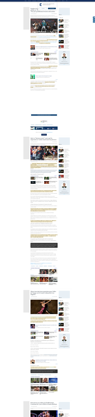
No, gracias (43, 8)
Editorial (43, 0)
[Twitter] (44, 128)
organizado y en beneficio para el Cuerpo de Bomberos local (48, 36)
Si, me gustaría (52, 8)
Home (25, 0)
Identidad (47, 0)
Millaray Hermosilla (35, 296)
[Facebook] (38, 128)
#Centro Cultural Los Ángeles (48, 374)
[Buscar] (68, 1)
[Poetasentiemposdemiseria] (64, 56)
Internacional (34, 0)
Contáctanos (44, 134)
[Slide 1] (63, 64)
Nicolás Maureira (34, 13)
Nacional (38, 0)
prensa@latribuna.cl (49, 132)
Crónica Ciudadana (52, 0)
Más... (63, 0)
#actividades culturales (33, 374)
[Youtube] (55, 128)
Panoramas (58, 0)
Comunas (29, 0)
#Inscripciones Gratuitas (40, 374)
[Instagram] (49, 128)
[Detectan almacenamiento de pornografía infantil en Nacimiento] (61, 160)
